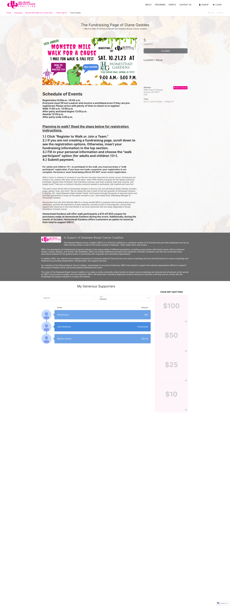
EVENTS (172, 4)
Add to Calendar (181, 88)
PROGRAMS (160, 4)
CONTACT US (185, 4)
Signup (205, 4)
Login (218, 4)
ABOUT (148, 4)
